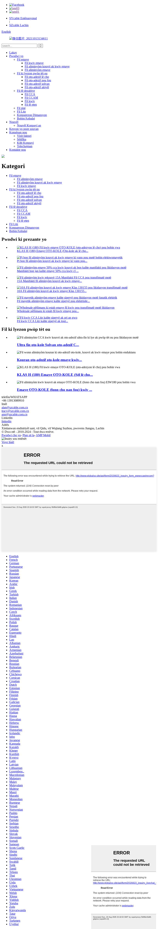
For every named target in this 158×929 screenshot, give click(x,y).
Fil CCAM (31, 97)
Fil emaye (23, 59)
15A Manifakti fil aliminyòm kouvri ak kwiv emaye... (49, 281)
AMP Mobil (43, 435)
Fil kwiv (30, 101)
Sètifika (21, 139)
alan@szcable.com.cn (15, 407)
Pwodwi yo (16, 56)
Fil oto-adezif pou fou (38, 80)
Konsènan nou (18, 132)
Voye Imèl (8, 442)
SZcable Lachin (19, 25)
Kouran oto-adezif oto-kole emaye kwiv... (49, 360)
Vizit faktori (24, 135)
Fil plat (21, 108)
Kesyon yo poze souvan (24, 129)
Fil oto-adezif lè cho (37, 76)
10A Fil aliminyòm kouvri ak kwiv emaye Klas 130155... (52, 291)
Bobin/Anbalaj (26, 118)
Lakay (13, 52)
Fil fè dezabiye (26, 90)
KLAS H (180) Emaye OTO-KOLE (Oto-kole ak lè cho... (52, 251)
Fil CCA (30, 94)
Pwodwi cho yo (11, 435)
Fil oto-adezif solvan (37, 83)
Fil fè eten (31, 104)
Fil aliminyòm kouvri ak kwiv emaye (47, 66)
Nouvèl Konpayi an (29, 125)
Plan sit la (28, 435)
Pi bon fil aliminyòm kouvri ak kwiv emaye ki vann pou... (52, 261)
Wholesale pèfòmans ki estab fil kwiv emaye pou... (48, 311)
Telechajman (24, 146)
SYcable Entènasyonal (23, 18)
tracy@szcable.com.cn (15, 411)
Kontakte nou (17, 149)
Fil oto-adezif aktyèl (37, 87)
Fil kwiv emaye (34, 63)
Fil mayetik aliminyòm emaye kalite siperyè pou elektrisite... (53, 301)
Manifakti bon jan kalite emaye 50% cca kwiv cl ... (48, 271)
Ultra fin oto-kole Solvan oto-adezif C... (48, 345)
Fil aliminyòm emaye (37, 70)
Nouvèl (13, 122)
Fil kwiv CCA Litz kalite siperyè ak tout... (42, 321)
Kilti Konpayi (25, 142)
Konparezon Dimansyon (32, 115)
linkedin (6, 421)
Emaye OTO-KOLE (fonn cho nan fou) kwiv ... (54, 390)
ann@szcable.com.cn (14, 414)
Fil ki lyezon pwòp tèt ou (32, 73)
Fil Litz (21, 111)
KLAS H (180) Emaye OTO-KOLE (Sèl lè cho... (55, 375)
